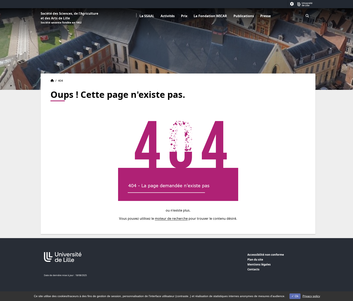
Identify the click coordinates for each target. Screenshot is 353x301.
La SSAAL (147, 16)
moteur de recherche (171, 218)
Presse (265, 16)
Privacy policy (311, 296)
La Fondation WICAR (210, 16)
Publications (243, 16)
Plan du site (255, 259)
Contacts (253, 269)
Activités (168, 16)
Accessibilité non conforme (265, 254)
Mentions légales (259, 264)
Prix (184, 16)
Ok (296, 296)
